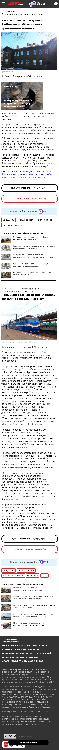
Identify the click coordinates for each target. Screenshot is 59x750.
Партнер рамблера (25, 736)
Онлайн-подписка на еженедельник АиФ (26, 653)
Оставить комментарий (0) (30, 198)
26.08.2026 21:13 (8, 288)
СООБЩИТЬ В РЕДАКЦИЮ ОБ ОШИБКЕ (22, 661)
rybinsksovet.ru (8, 71)
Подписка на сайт (13, 657)
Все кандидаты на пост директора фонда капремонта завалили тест (30, 238)
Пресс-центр (39, 645)
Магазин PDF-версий (27, 649)
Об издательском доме (16, 645)
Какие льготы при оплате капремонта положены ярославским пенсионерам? (34, 247)
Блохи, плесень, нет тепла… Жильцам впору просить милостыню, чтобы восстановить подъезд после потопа (27, 174)
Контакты (32, 657)
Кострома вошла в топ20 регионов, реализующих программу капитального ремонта (34, 256)
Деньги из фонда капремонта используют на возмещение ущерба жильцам (32, 265)
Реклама (7, 649)
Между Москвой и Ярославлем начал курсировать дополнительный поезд (29, 624)
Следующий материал (28, 742)
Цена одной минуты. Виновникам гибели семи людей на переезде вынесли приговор (33, 615)
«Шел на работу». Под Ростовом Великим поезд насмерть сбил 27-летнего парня (33, 597)
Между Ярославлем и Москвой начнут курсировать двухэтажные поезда (29, 589)
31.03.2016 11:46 (8, 11)
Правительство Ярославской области (20, 342)
